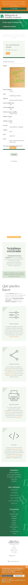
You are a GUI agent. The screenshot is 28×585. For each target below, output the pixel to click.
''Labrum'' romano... (14, 498)
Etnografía (14, 516)
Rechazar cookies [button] (7, 575)
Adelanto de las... (15, 490)
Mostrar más (14, 503)
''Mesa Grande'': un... (15, 495)
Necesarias (6, 580)
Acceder (13, 147)
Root (16, 172)
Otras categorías (14, 527)
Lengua (14, 522)
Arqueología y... (14, 492)
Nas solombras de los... (14, 211)
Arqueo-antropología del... (14, 500)
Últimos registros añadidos (14, 474)
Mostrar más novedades (14, 237)
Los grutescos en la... (14, 183)
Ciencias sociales (14, 514)
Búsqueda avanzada (10, 26)
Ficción (14, 533)
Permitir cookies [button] (19, 575)
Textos (14, 529)
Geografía (14, 518)
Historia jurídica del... (14, 197)
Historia (14, 520)
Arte (14, 512)
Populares (14, 481)
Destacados (14, 479)
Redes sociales (7, 581)
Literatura (14, 525)
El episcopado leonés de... (14, 169)
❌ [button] (27, 566)
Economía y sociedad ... (14, 225)
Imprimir (14, 154)
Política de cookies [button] (6, 572)
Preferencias (14, 580)
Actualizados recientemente (14, 477)
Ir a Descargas (14, 8)
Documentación (15, 531)
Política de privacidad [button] (17, 572)
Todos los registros (14, 472)
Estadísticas (22, 580)
